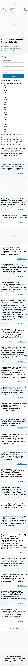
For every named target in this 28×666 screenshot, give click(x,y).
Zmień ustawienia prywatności (10, 658)
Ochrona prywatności (15, 656)
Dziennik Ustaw (16, 46)
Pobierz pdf (22, 158)
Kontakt (15, 660)
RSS (10, 660)
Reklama (20, 660)
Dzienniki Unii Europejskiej (8, 50)
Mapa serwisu (13, 662)
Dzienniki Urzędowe (15, 48)
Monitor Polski (5, 48)
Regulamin (22, 658)
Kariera (6, 660)
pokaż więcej (13, 628)
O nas (7, 656)
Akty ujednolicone (5, 46)
